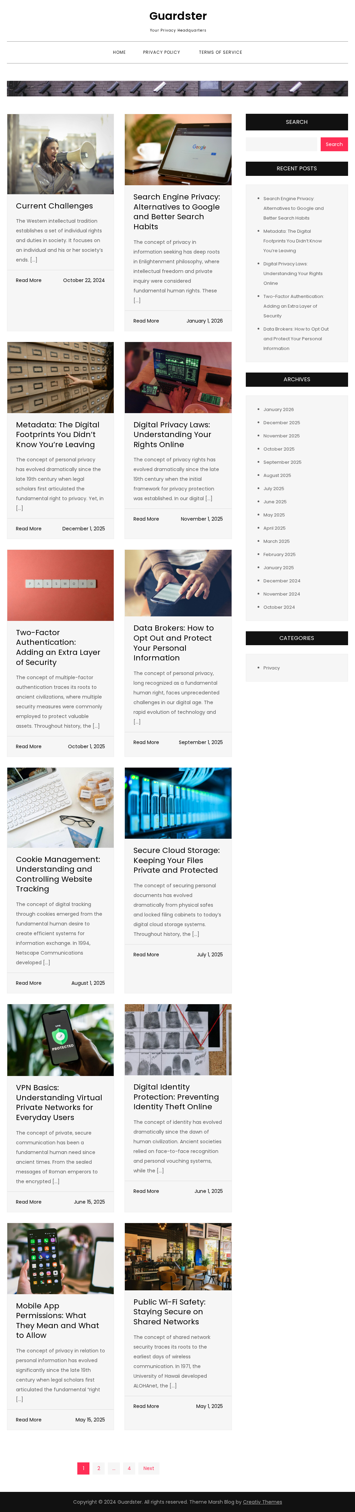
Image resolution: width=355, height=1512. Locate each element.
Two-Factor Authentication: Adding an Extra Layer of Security (58, 647)
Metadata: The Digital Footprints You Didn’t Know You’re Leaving (57, 434)
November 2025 (281, 436)
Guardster (178, 16)
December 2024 (282, 581)
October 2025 (279, 449)
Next (149, 1468)
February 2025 (279, 554)
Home (119, 52)
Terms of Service (220, 52)
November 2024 (281, 594)
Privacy (271, 668)
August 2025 (277, 475)
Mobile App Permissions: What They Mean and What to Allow (57, 1320)
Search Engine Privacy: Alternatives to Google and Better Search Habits (176, 211)
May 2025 (274, 515)
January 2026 (278, 409)
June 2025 (275, 501)
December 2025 (281, 422)
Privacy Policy (161, 52)
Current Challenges (54, 205)
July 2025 (273, 488)
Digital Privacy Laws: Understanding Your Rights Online (172, 434)
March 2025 (276, 541)
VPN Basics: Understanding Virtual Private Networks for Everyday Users (59, 1102)
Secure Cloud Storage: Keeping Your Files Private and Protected (176, 860)
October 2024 (279, 607)
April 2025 (274, 528)
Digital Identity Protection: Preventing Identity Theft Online (176, 1097)
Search (297, 122)
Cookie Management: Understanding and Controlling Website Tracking (58, 874)
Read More (29, 280)
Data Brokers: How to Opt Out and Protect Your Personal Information (173, 643)
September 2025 (282, 462)
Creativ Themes (262, 1501)
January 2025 (278, 567)
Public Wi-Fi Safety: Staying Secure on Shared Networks (169, 1312)
